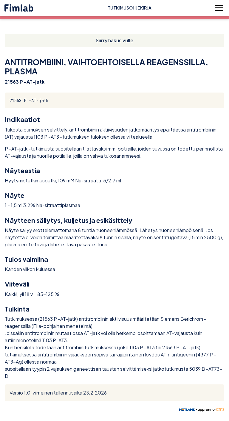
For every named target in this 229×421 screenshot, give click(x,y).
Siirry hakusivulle (114, 40)
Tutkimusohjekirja (129, 7)
